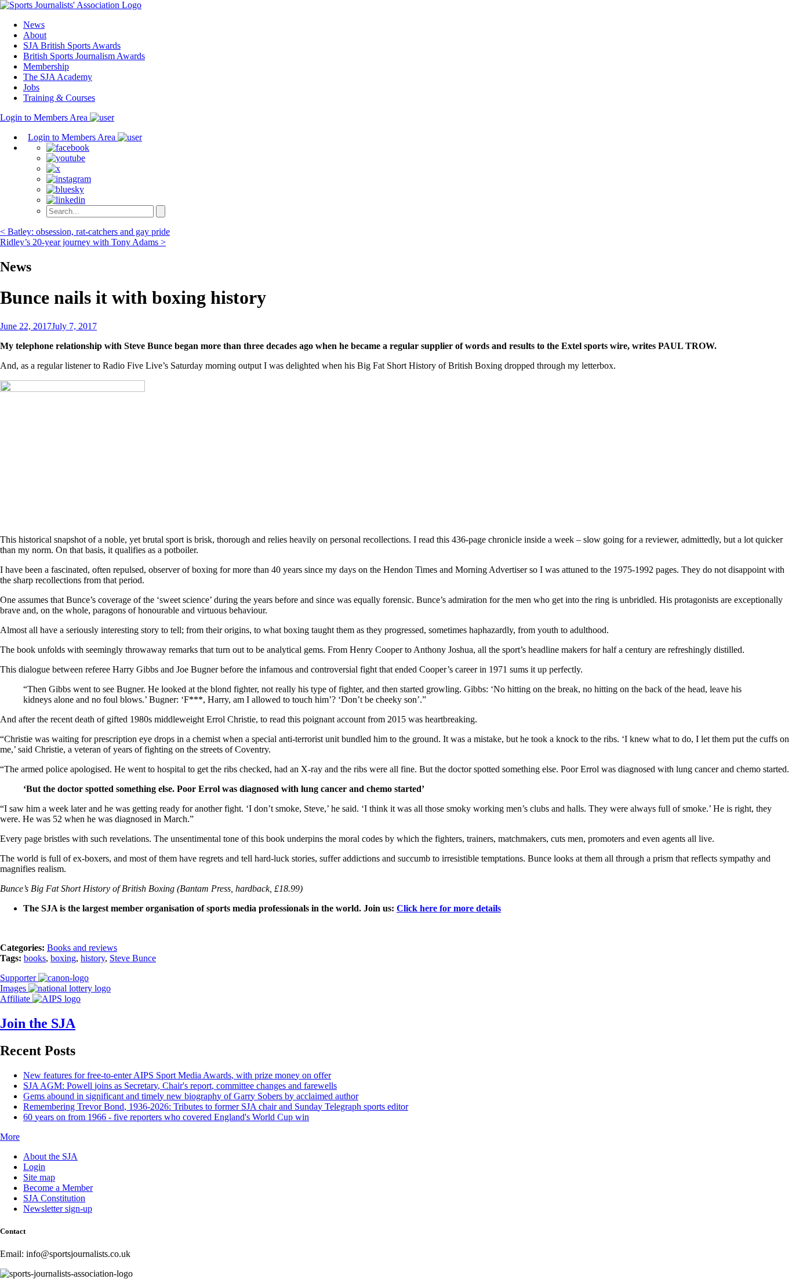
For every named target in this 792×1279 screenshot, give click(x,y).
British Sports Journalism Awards (84, 56)
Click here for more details (449, 908)
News (34, 25)
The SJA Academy (57, 77)
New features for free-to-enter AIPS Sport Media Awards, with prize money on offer (177, 1075)
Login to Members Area (45, 117)
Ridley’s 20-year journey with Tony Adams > (83, 242)
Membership (46, 66)
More (10, 1137)
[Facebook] (67, 147)
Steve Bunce (133, 958)
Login (34, 1167)
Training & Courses (59, 98)
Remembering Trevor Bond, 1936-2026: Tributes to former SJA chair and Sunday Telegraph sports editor (215, 1106)
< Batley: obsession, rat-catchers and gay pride (85, 232)
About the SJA (50, 1156)
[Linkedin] (65, 200)
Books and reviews (82, 948)
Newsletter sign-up (57, 1208)
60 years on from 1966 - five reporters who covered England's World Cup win (166, 1117)
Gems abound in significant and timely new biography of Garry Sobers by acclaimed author (190, 1096)
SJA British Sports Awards (72, 45)
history (93, 958)
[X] (53, 168)
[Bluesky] (65, 189)
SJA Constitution (54, 1198)
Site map (39, 1177)
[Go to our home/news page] (70, 5)
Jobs (31, 87)
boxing (63, 958)
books (35, 958)
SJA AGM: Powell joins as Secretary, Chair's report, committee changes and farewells (180, 1086)
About (34, 35)
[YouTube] (65, 158)
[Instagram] (68, 179)
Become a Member (58, 1188)
